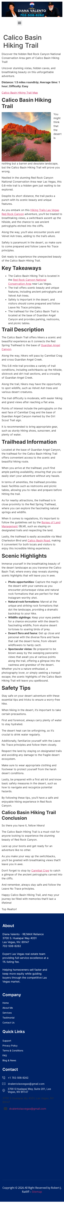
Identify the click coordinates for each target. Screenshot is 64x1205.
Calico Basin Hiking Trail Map (20, 92)
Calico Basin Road (39, 540)
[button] (19, 23)
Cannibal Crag (40, 870)
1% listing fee (10, 961)
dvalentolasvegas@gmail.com (27, 1108)
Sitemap (37, 1191)
